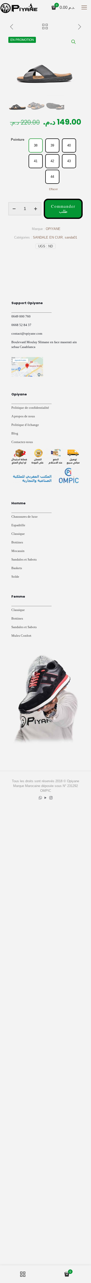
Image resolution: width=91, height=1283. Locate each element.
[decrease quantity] (14, 208)
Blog (14, 433)
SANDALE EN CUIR (48, 237)
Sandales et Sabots (24, 559)
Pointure (17, 139)
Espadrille (18, 525)
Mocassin (18, 551)
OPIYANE (53, 229)
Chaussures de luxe (24, 516)
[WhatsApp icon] (40, 798)
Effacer (53, 189)
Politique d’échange (25, 425)
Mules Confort (21, 635)
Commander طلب (63, 208)
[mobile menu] (84, 7)
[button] (74, 42)
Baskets (16, 568)
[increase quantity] (35, 208)
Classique (18, 534)
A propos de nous (23, 416)
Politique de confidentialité (30, 408)
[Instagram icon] (51, 798)
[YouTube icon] (46, 798)
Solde (15, 576)
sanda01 (71, 237)
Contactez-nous (22, 442)
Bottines (17, 542)
